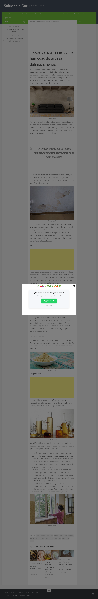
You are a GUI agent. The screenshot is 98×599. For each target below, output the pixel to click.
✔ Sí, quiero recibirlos (49, 301)
